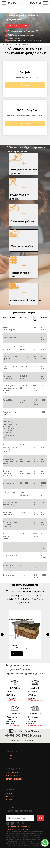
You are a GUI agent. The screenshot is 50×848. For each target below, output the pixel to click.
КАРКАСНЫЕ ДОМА (13, 776)
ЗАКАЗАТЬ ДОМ (11, 813)
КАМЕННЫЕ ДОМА (13, 773)
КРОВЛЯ (9, 793)
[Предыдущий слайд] (2, 634)
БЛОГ (8, 803)
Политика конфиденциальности (17, 826)
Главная (6, 44)
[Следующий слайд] (47, 634)
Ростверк (14, 645)
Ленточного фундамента (19, 44)
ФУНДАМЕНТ (11, 800)
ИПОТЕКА (9, 755)
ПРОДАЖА (10, 759)
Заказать (25, 85)
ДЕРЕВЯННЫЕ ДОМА (14, 779)
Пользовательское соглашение (17, 829)
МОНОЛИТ (10, 797)
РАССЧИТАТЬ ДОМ (19, 26)
